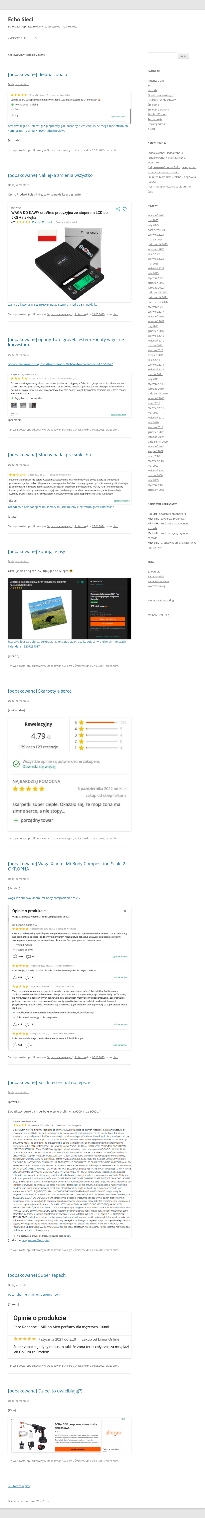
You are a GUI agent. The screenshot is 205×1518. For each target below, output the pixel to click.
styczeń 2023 (155, 278)
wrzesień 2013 (156, 321)
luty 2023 (153, 273)
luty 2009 (153, 480)
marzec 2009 (155, 475)
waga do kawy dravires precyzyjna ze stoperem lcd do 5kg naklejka (52, 304)
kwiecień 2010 (156, 417)
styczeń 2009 (155, 485)
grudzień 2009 (156, 432)
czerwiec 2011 (156, 364)
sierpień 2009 (155, 451)
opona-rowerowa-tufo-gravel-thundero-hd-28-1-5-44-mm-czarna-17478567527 (60, 364)
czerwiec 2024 (156, 234)
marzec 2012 (155, 345)
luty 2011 (153, 379)
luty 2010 (153, 422)
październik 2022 (158, 292)
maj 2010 (153, 412)
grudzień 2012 (156, 331)
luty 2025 (153, 225)
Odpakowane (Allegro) (60, 150)
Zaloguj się (154, 571)
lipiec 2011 (154, 360)
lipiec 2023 (154, 254)
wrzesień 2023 (156, 249)
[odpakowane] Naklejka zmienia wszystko (50, 175)
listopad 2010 (156, 388)
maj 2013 (153, 326)
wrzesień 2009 (156, 446)
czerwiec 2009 (156, 461)
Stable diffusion (157, 114)
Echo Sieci (20, 19)
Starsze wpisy (19, 1486)
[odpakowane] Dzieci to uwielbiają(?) (45, 1391)
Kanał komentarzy (158, 581)
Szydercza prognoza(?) (172, 514)
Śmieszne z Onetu (158, 109)
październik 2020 (158, 302)
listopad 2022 (156, 287)
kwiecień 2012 (156, 340)
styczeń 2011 (155, 384)
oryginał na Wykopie (35, 1240)
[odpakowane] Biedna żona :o (38, 74)
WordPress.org (156, 586)
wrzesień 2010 (156, 398)
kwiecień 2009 (156, 470)
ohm (115, 150)
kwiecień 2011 (156, 369)
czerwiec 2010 (156, 408)
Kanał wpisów (156, 576)
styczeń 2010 (155, 427)
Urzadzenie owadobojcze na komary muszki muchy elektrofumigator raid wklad (61, 507)
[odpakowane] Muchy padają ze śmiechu (49, 455)
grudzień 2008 (156, 489)
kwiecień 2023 (156, 268)
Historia (152, 90)
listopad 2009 (156, 437)
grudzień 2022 (156, 283)
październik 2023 (158, 244)
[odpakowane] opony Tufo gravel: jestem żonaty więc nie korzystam (66, 342)
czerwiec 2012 (156, 335)
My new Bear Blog (158, 615)
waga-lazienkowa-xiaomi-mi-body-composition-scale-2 (44, 898)
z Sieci (151, 129)
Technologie (155, 119)
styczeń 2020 (155, 307)
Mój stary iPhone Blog (161, 600)
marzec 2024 (155, 239)
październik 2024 (158, 230)
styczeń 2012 (155, 350)
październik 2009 (158, 441)
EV (35, 38)
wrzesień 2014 (156, 316)
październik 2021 (158, 297)
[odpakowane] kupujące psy (36, 551)
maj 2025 (153, 220)
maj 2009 (153, 465)
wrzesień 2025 (156, 215)
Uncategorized (156, 124)
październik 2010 (158, 393)
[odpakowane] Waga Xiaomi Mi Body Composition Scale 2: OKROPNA (67, 866)
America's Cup (156, 80)
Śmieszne (80, 150)
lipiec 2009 (154, 456)
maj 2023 (153, 263)
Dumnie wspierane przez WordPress (28, 1501)
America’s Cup (17, 38)
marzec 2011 (155, 374)
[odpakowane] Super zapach (37, 1275)
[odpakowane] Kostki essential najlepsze (49, 1082)
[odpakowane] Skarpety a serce (40, 691)
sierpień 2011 (155, 355)
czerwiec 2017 (156, 311)
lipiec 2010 (154, 403)
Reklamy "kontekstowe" (162, 100)
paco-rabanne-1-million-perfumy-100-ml (35, 1294)
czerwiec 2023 (156, 258)
